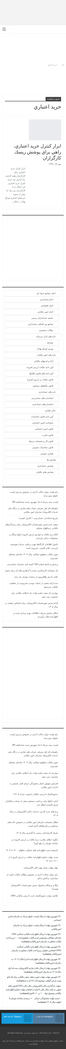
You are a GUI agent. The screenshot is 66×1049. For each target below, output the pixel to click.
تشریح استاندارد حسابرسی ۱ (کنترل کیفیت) (38, 518)
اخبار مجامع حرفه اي (46, 293)
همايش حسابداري (45, 466)
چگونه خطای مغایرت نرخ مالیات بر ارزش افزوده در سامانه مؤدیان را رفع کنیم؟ (34, 842)
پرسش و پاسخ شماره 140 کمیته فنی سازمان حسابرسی (32, 564)
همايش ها (51, 460)
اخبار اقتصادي (47, 306)
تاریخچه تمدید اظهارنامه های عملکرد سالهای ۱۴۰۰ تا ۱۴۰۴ (32, 850)
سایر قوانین (50, 410)
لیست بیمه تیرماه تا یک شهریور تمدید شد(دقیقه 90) (35, 502)
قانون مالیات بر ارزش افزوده (40, 380)
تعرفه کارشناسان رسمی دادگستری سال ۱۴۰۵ (37, 833)
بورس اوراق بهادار (45, 349)
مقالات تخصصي (46, 330)
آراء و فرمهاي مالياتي (43, 361)
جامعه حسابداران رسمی (42, 318)
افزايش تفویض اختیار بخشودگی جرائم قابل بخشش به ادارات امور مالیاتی (34, 785)
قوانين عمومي (46, 454)
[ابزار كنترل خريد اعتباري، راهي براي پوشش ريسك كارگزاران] (45, 129)
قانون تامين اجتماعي (44, 429)
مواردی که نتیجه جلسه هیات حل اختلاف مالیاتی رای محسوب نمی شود (35, 775)
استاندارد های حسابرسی (42, 398)
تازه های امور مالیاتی (46, 355)
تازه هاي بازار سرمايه (46, 336)
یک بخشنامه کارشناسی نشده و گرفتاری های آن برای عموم (31, 571)
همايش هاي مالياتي (44, 472)
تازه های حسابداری (47, 392)
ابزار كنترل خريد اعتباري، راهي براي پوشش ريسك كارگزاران (37, 152)
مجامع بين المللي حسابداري (40, 324)
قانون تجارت (47, 435)
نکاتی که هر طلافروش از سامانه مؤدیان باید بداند (36, 577)
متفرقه (50, 343)
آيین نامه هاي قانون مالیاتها (41, 373)
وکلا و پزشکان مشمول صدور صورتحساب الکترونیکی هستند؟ (34, 887)
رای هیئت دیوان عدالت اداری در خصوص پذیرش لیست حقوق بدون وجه (34, 736)
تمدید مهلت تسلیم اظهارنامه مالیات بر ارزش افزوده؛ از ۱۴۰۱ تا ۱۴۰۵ (33, 859)
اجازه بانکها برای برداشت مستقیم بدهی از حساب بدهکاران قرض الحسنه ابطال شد (32, 803)
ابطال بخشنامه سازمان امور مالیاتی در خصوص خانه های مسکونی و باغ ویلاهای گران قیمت (32, 824)
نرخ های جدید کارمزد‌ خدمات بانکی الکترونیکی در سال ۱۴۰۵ (33, 813)
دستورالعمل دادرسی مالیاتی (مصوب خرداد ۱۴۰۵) (36, 794)
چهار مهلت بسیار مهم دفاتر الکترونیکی (40, 868)
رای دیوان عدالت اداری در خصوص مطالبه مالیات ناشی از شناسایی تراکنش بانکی (32, 876)
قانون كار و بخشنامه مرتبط (41, 441)
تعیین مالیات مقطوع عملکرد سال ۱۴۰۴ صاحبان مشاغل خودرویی (33, 764)
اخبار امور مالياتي (45, 312)
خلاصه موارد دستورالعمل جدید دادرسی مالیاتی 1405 (34, 896)
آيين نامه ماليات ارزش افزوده (40, 367)
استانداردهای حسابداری (42, 404)
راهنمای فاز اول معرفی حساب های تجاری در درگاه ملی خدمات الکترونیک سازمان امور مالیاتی (33, 754)
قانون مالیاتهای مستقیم (43, 386)
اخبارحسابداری (46, 300)
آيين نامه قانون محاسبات (42, 417)
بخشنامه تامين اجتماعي (42, 423)
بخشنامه (25, 942)
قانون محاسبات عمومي (42, 447)
